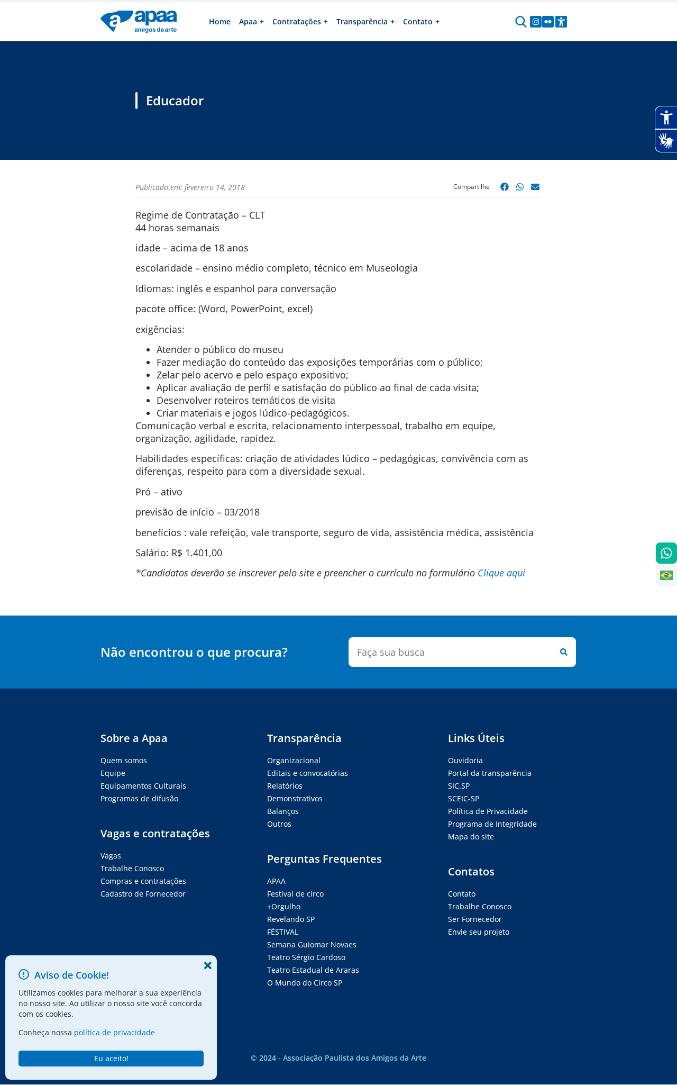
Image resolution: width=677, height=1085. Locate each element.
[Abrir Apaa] (262, 21)
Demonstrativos (295, 798)
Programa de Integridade (492, 824)
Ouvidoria (465, 760)
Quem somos (123, 760)
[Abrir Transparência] (392, 21)
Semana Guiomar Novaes (311, 944)
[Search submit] (561, 652)
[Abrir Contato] (437, 21)
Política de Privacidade (488, 811)
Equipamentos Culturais (143, 786)
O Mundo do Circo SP (304, 983)
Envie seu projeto (478, 932)
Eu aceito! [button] (111, 1058)
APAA (276, 881)
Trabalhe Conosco (132, 868)
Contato (461, 894)
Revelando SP (291, 919)
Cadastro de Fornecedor (143, 894)
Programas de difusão (139, 798)
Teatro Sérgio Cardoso (306, 957)
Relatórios (285, 786)
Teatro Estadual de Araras (313, 970)
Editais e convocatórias (307, 773)
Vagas (110, 856)
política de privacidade (114, 1032)
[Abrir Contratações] (326, 21)
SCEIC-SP (463, 798)
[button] (504, 187)
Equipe (112, 773)
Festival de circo (295, 894)
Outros (279, 824)
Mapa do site (471, 836)
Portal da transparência (490, 773)
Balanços (283, 811)
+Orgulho (283, 906)
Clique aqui (501, 572)
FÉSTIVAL (282, 932)
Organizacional (294, 760)
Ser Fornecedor (475, 919)
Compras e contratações (143, 881)
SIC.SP (459, 786)
